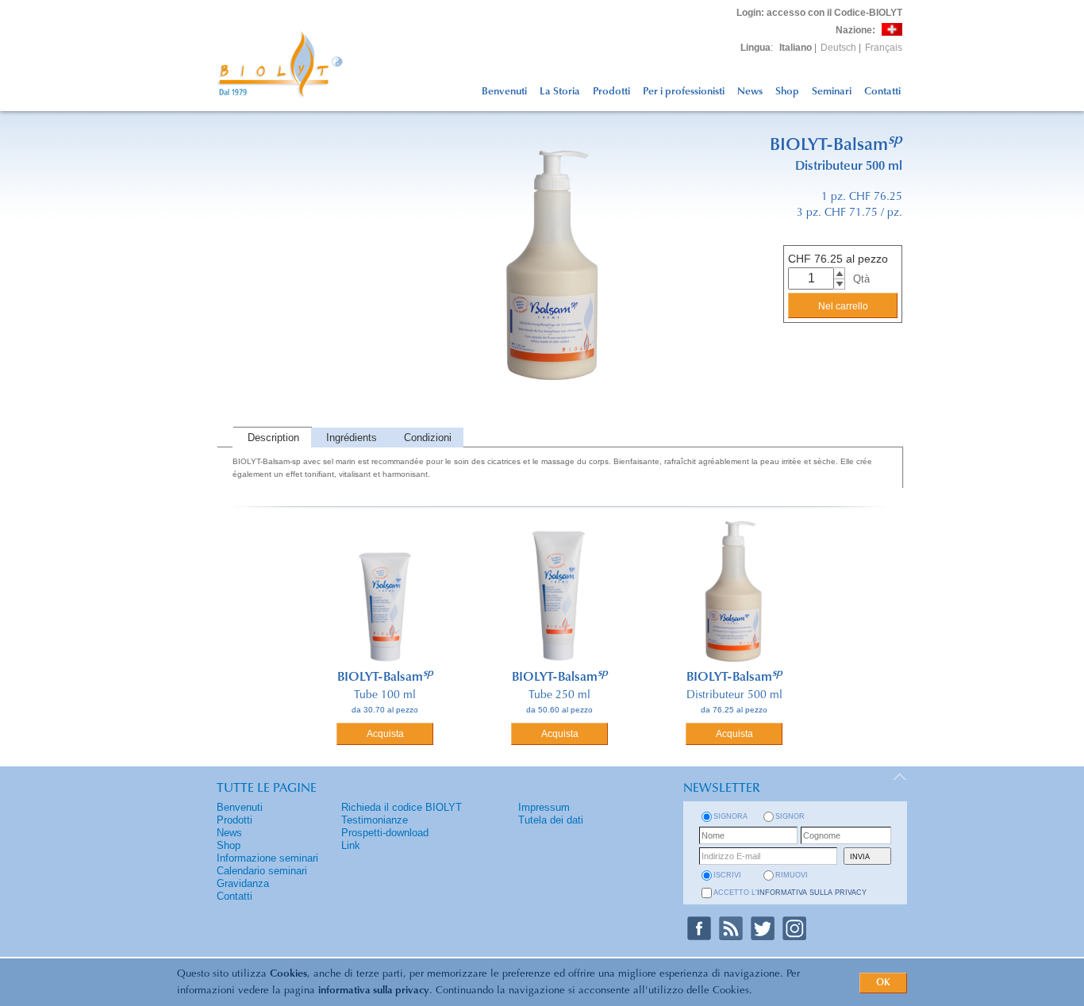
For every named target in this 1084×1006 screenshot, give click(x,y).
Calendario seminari (262, 871)
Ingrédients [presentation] (351, 437)
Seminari (831, 91)
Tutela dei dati (550, 820)
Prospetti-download (385, 833)
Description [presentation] (273, 437)
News (750, 91)
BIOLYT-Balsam (385, 677)
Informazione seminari (267, 858)
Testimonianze (374, 820)
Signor (790, 816)
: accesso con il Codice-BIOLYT (819, 12)
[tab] (272, 437)
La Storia (560, 91)
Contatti (882, 91)
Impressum (544, 807)
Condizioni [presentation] (428, 437)
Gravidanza (243, 883)
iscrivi (727, 875)
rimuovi (791, 875)
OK (883, 983)
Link (350, 845)
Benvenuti (504, 91)
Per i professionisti (684, 91)
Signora (730, 816)
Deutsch (838, 47)
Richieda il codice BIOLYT (401, 807)
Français (883, 47)
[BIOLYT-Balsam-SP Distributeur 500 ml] (559, 424)
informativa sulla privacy (373, 990)
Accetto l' (790, 893)
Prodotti (611, 91)
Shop (787, 91)
